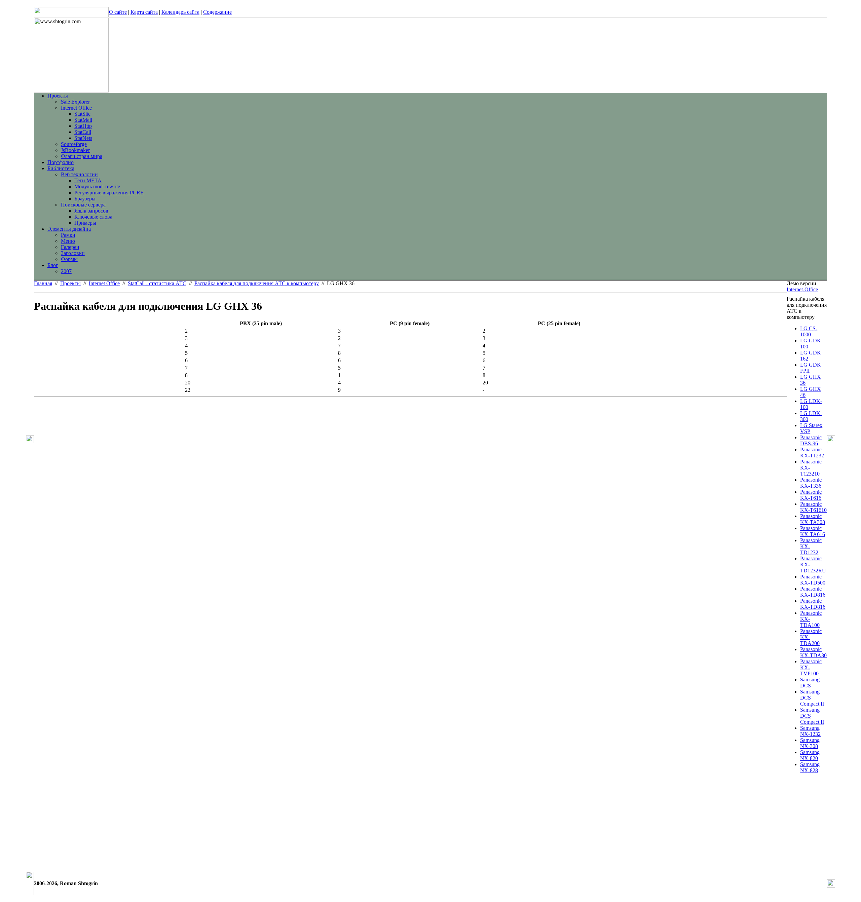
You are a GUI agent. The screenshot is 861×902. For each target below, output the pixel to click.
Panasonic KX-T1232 (812, 452)
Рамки (68, 235)
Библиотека (60, 168)
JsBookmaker (75, 150)
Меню (68, 241)
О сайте (118, 12)
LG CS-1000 (808, 331)
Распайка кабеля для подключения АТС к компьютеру (256, 283)
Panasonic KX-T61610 (813, 507)
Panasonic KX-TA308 (812, 519)
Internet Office (76, 108)
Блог (52, 265)
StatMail (83, 120)
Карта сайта (144, 12)
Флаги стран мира (81, 156)
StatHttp (83, 126)
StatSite (82, 114)
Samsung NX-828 (810, 767)
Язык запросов (91, 211)
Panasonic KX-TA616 (812, 531)
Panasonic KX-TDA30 (813, 652)
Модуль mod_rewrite (97, 186)
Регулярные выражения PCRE (109, 192)
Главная (43, 283)
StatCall (82, 132)
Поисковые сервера (83, 205)
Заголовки (73, 253)
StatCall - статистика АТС (157, 283)
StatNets (83, 138)
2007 (66, 271)
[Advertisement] (807, 831)
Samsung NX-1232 (810, 731)
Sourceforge (74, 144)
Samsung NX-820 (810, 755)
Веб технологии (79, 174)
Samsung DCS (810, 682)
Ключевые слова (93, 217)
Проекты (57, 96)
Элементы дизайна (69, 229)
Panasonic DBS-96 (811, 440)
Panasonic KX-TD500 (812, 580)
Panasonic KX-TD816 (812, 592)
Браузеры (85, 198)
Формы (69, 259)
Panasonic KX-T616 (811, 495)
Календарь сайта (180, 12)
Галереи (70, 247)
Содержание (217, 12)
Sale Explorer (75, 102)
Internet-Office (802, 289)
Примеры (85, 223)
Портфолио (60, 162)
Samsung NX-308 (810, 743)
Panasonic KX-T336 (811, 483)
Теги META (88, 180)
